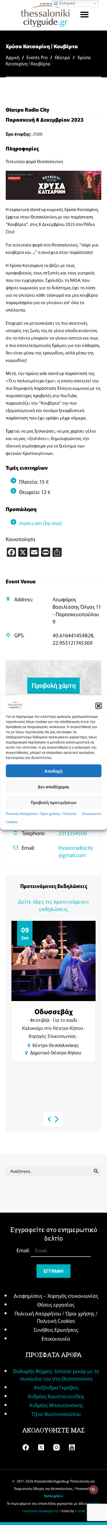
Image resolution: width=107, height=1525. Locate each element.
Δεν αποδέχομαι (53, 786)
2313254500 (72, 833)
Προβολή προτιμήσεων (53, 802)
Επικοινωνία (91, 813)
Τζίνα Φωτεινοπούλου (56, 1413)
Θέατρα (62, 57)
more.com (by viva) (40, 523)
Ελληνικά (66, 3)
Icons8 (80, 1510)
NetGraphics (53, 1496)
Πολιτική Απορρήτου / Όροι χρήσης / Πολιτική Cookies (56, 1316)
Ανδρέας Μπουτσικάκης (56, 1405)
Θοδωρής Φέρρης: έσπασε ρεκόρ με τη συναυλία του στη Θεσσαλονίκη (56, 1374)
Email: (24, 1250)
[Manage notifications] (93, 1489)
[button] (98, 706)
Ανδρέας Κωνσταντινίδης (56, 1396)
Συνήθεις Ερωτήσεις (56, 1329)
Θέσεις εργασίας (55, 1304)
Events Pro (37, 57)
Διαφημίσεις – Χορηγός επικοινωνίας (56, 1295)
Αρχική (12, 57)
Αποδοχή (53, 771)
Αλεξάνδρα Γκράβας (56, 1387)
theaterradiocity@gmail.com (75, 851)
